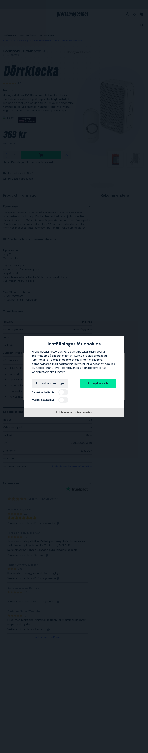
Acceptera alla (98, 383)
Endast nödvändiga (50, 383)
